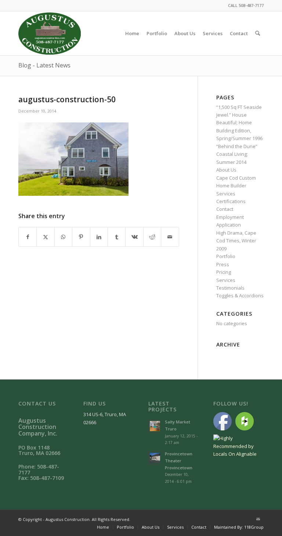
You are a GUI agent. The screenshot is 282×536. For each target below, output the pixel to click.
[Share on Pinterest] (81, 236)
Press (222, 264)
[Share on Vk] (134, 236)
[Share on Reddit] (152, 236)
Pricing (223, 272)
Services (225, 280)
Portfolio (225, 256)
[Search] (258, 33)
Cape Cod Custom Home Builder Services (236, 186)
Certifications (231, 201)
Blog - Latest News (44, 65)
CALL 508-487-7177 (246, 5)
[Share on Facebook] (27, 236)
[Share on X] (45, 236)
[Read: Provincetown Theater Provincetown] (155, 458)
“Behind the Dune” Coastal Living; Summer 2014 (236, 154)
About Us (226, 169)
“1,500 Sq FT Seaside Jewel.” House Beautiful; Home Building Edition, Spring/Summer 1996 (239, 123)
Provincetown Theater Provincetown (178, 460)
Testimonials (230, 287)
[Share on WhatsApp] (63, 236)
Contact (224, 209)
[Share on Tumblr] (116, 236)
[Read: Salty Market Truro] (155, 426)
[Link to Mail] (258, 519)
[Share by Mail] (170, 236)
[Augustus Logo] (49, 33)
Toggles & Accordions (240, 295)
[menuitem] (132, 33)
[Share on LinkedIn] (99, 236)
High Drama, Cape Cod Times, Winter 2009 (236, 241)
